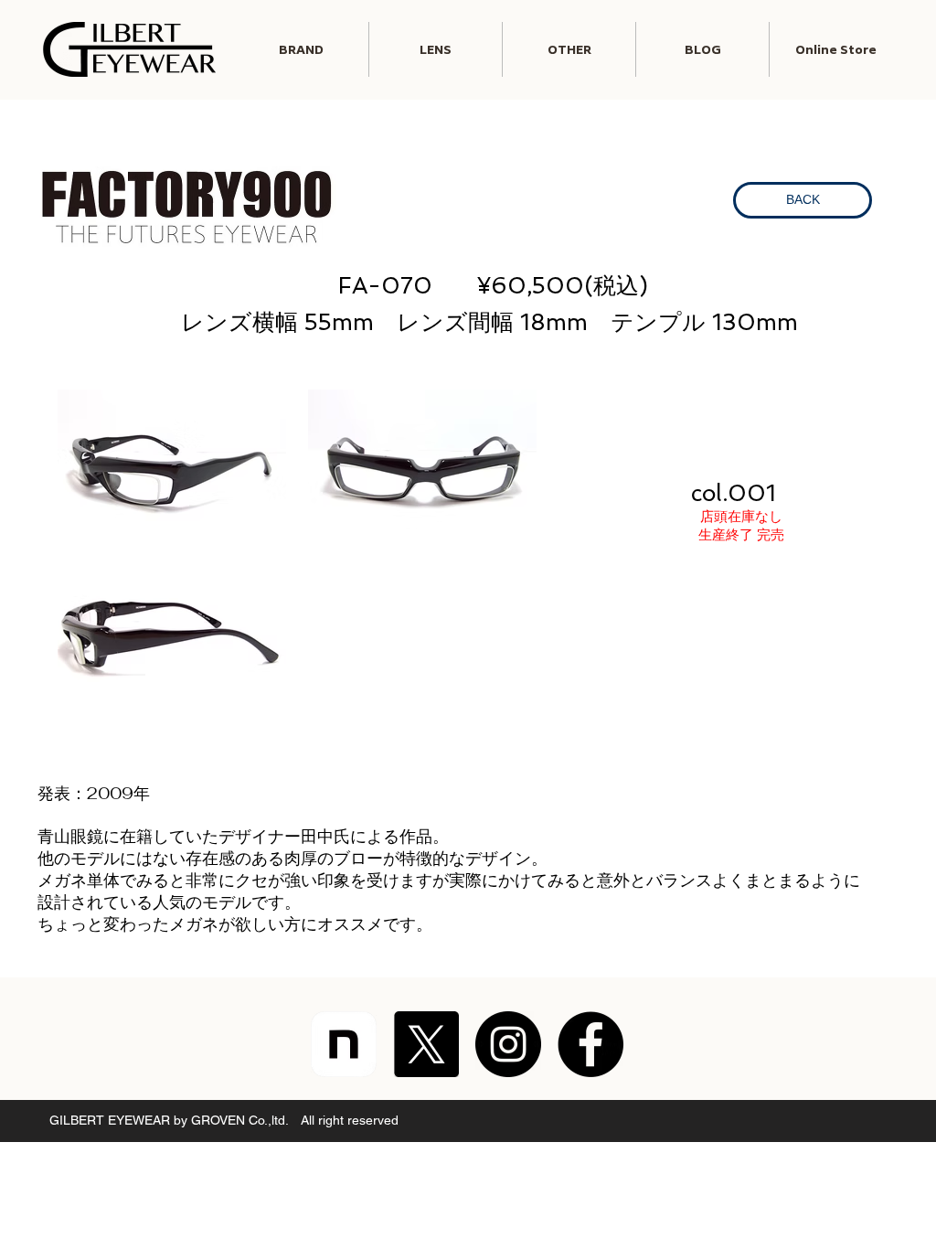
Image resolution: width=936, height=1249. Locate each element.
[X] (426, 1044)
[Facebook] (590, 1044)
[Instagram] (508, 1044)
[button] (435, 49)
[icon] (344, 1044)
